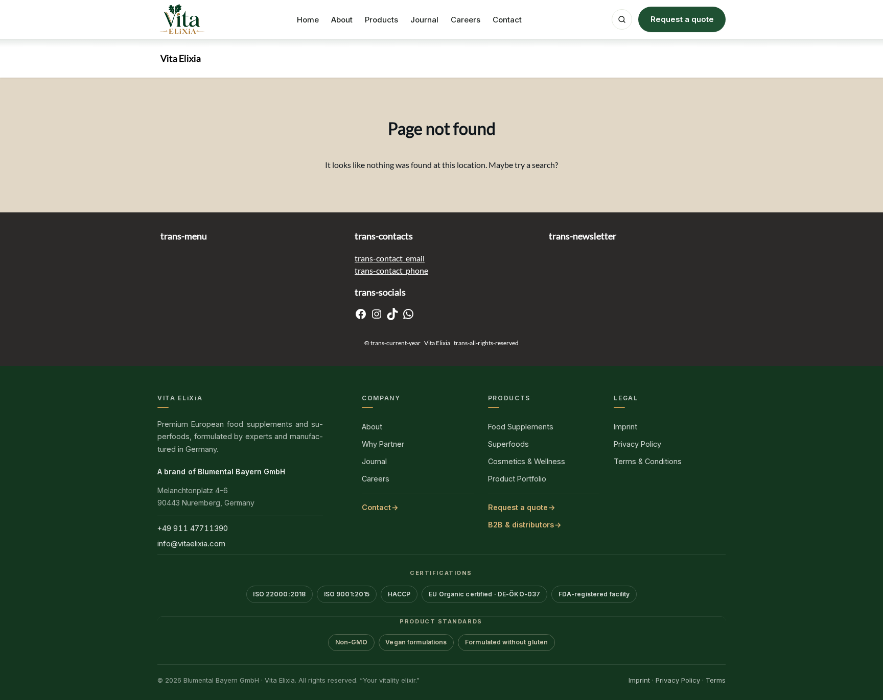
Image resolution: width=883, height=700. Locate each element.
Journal (424, 20)
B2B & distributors (521, 524)
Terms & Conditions (648, 461)
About (342, 20)
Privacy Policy (637, 444)
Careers (465, 20)
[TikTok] (392, 314)
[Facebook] (361, 314)
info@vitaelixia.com (191, 543)
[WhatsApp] (408, 314)
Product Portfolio (517, 478)
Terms (716, 680)
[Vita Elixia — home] (181, 19)
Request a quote (682, 19)
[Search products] (622, 19)
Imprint (625, 426)
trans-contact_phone (391, 270)
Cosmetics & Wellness (526, 461)
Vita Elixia (180, 58)
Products (381, 20)
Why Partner (383, 444)
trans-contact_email (390, 258)
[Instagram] (376, 314)
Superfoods (508, 444)
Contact (507, 20)
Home (308, 20)
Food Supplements (520, 426)
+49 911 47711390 (192, 528)
